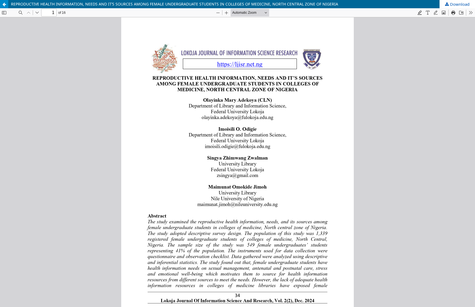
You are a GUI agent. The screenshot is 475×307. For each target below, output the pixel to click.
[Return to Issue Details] (4, 4)
